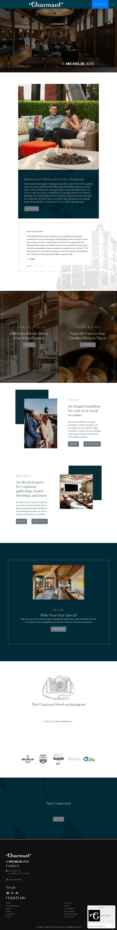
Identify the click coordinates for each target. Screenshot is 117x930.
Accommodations (12, 906)
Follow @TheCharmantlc (58, 721)
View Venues (40, 521)
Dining (8, 909)
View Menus (87, 344)
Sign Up (59, 819)
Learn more (58, 629)
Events (8, 911)
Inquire (73, 444)
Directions (68, 903)
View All (29, 344)
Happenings (10, 914)
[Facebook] (8, 893)
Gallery (8, 917)
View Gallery (92, 444)
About (8, 903)
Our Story (31, 208)
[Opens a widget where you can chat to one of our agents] (101, 916)
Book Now (100, 4)
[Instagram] (12, 893)
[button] (113, 4)
